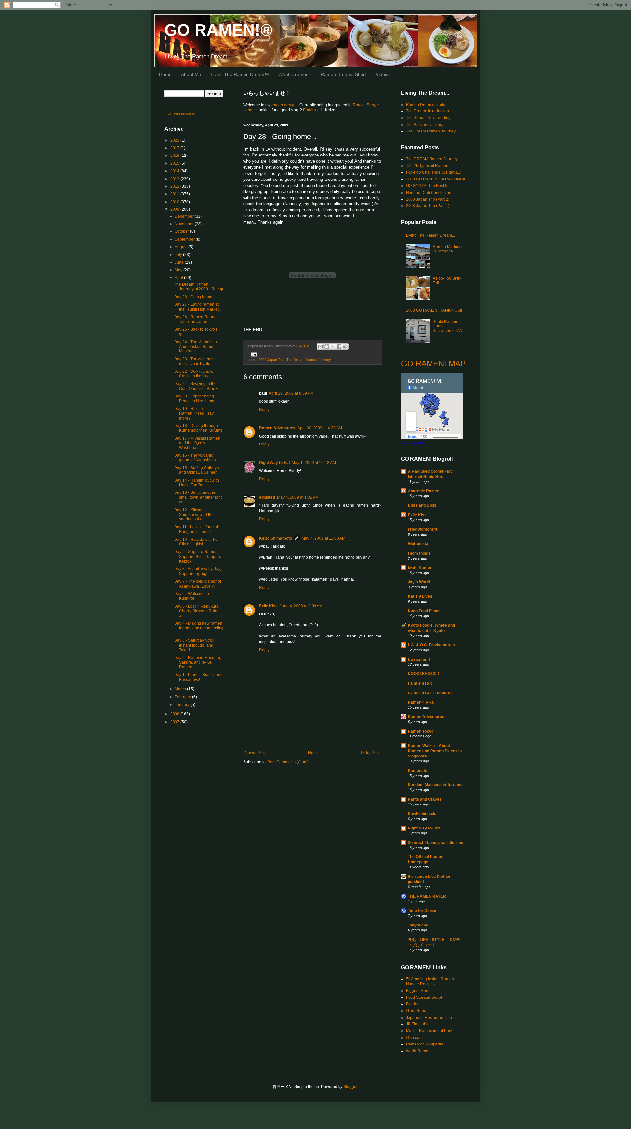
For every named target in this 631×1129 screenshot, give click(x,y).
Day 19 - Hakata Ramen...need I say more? (194, 413)
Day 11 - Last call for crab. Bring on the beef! (197, 529)
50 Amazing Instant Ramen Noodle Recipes (430, 981)
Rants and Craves (425, 799)
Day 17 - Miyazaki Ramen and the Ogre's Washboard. (197, 443)
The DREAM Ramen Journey (432, 159)
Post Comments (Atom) (288, 762)
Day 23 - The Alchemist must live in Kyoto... (194, 361)
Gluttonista (418, 543)
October (182, 231)
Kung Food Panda (424, 611)
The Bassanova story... (426, 124)
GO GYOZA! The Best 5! (427, 185)
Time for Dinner (422, 910)
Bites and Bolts (422, 505)
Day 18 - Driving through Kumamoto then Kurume (198, 428)
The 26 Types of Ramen (427, 165)
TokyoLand (418, 925)
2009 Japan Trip (271, 360)
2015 (175, 163)
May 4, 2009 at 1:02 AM (298, 497)
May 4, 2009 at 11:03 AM (323, 538)
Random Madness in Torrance (436, 784)
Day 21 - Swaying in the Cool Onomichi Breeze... (198, 386)
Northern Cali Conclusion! (429, 192)
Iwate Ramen (420, 567)
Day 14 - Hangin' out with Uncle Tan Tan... (196, 482)
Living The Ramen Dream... (430, 235)
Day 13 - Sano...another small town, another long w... (198, 497)
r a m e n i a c (420, 683)
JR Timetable (418, 1024)
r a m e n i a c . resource (430, 692)
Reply (264, 409)
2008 (175, 714)
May (179, 270)
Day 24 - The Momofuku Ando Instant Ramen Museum (195, 347)
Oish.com (414, 1037)
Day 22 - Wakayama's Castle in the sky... (193, 373)
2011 (175, 194)
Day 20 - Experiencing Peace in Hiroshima (194, 398)
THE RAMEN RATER (427, 896)
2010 (175, 202)
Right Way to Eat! (424, 828)
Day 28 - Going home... (194, 297)
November (185, 224)
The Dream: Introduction (427, 111)
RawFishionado (422, 813)
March (181, 689)
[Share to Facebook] (339, 346)
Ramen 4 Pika (421, 702)
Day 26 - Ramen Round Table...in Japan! (195, 319)
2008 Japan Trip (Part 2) (427, 199)
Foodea (413, 1004)
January (182, 704)
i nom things (419, 553)
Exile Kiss (268, 606)
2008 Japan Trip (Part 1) (427, 206)
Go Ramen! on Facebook (181, 113)
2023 (175, 140)
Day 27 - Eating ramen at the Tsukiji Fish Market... (198, 306)
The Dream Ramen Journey (308, 360)
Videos (383, 74)
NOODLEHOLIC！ (424, 673)
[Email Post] (253, 354)
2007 (175, 722)
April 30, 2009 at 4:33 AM (319, 428)
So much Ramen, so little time (435, 842)
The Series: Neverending (428, 117)
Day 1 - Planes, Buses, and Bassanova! (198, 677)
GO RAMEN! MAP (433, 363)
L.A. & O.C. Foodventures (431, 645)
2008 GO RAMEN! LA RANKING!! (435, 179)
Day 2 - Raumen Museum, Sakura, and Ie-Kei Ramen (197, 662)
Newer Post (255, 752)
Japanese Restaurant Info (429, 1017)
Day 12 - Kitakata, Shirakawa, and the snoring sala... (194, 515)
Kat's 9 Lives (420, 596)
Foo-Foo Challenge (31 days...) (433, 172)
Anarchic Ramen (423, 491)
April (179, 278)
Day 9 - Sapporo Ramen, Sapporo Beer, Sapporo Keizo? (197, 556)
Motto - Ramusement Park (429, 1030)
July (179, 254)
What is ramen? (294, 74)
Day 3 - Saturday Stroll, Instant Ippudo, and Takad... (194, 645)
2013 (175, 179)
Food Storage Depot (424, 997)
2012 (175, 186)
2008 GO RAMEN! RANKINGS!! (434, 310)
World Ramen (418, 1051)
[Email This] (320, 346)
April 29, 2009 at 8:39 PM (291, 393)
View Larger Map (414, 443)
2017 (175, 148)
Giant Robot (416, 1010)
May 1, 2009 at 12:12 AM (314, 462)
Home (165, 74)
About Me (191, 74)
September (185, 239)
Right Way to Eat (274, 462)
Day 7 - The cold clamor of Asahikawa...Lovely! (197, 583)
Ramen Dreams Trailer (426, 104)
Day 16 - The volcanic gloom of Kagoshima (195, 457)
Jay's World (419, 582)
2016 (175, 155)
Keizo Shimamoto (275, 538)
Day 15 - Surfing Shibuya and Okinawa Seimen (196, 470)
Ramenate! (418, 770)
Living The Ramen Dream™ (240, 74)
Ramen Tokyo (420, 731)
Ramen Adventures (277, 428)
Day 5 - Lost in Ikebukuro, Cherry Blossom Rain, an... (197, 611)
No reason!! (419, 659)
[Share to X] (333, 346)
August (181, 247)
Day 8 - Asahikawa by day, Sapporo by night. (197, 571)
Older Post (370, 752)
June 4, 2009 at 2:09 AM (301, 606)
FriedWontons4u (423, 529)
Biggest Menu (418, 990)
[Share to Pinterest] (345, 346)
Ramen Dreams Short (343, 74)
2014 (175, 171)
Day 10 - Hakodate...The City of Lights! (196, 541)
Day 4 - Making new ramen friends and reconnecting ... (198, 628)
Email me (312, 110)
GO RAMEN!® (218, 30)
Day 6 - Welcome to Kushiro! (191, 596)
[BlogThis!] (326, 346)
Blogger (350, 1086)
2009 (175, 209)
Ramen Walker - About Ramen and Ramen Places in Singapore (435, 750)
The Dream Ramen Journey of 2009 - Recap (198, 286)
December (185, 216)
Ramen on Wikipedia (424, 1044)
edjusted (267, 497)
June (180, 262)
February (183, 697)
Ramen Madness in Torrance (448, 248)
